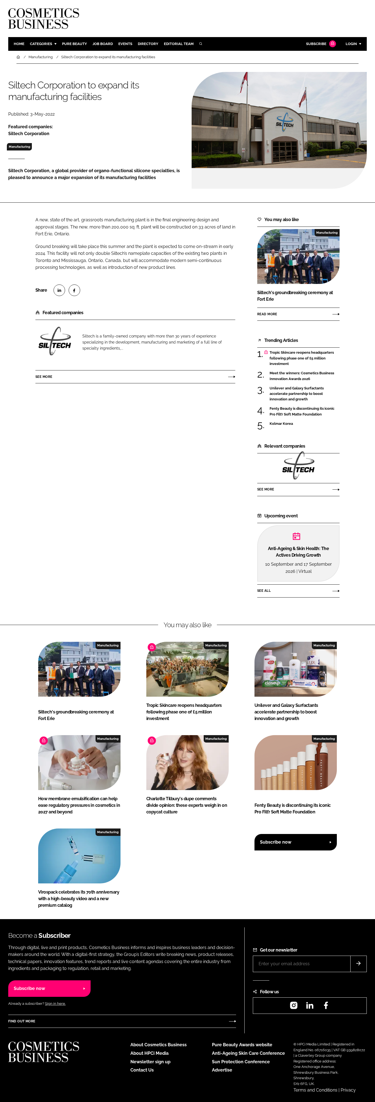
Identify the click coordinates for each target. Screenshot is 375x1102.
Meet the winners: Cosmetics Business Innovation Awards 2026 (302, 376)
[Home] (18, 57)
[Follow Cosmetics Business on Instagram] (293, 1007)
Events (125, 44)
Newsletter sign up (150, 1061)
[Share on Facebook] (74, 290)
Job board (103, 44)
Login (351, 44)
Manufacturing (19, 146)
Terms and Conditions (315, 1090)
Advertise (222, 1070)
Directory (148, 44)
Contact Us (142, 1070)
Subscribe (316, 44)
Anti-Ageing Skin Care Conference (248, 1053)
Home (19, 44)
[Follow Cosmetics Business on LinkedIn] (309, 1007)
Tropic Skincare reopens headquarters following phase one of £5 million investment (302, 358)
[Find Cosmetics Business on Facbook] (325, 1007)
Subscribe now (275, 842)
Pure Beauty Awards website (242, 1044)
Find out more (21, 1021)
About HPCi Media (149, 1053)
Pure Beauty (74, 44)
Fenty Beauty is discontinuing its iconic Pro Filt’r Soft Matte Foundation (302, 411)
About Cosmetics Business (158, 1044)
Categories (41, 44)
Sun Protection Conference (241, 1061)
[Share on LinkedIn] (59, 290)
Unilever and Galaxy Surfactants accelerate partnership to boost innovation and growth (297, 394)
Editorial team (179, 44)
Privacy (348, 1090)
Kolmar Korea (281, 423)
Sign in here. (55, 1003)
